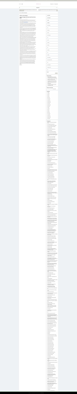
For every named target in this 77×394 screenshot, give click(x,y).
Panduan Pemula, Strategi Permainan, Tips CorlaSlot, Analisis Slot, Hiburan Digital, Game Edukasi (52, 271)
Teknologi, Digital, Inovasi (49, 376)
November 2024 (49, 117)
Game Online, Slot (49, 161)
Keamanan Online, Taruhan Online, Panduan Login (52, 213)
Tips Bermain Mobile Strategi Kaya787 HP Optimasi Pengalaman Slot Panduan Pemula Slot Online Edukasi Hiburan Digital (52, 384)
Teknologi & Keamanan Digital (50, 343)
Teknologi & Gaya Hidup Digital (50, 338)
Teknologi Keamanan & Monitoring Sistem (51, 371)
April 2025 (48, 111)
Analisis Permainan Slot (49, 130)
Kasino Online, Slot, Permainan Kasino (51, 187)
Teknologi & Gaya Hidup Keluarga (50, 339)
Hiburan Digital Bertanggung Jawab (50, 171)
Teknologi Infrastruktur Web (50, 370)
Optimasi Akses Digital (49, 239)
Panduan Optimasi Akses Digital (50, 267)
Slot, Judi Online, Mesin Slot (50, 327)
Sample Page (37, 7)
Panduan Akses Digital (49, 247)
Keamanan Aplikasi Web (49, 200)
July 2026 (48, 92)
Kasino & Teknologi (49, 183)
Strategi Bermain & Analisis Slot (50, 329)
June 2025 (48, 108)
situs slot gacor (49, 57)
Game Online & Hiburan (49, 158)
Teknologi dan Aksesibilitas (50, 354)
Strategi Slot (48, 333)
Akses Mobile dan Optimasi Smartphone (51, 126)
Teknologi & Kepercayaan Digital (50, 344)
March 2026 (48, 97)
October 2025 (48, 103)
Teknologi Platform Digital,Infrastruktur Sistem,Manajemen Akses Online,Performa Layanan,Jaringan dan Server (51, 375)
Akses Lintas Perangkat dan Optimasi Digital (51, 125)
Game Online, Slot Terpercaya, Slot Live (51, 162)
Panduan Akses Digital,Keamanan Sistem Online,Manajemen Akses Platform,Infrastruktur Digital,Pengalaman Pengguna (52, 249)
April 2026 (48, 96)
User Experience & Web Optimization (51, 390)
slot (47, 27)
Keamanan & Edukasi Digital (50, 188)
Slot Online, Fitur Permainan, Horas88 (51, 320)
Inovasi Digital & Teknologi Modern (50, 176)
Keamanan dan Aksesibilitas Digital (50, 201)
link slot (48, 32)
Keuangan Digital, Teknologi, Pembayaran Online (52, 224)
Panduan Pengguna (49, 275)
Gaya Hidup (48, 168)
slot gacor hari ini (49, 67)
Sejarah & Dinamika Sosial (50, 307)
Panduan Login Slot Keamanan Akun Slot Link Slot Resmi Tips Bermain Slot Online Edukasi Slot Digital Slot (52, 261)
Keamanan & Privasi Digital (50, 189)
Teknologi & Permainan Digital (50, 349)
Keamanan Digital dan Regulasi (50, 209)
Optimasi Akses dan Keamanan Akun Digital (51, 238)
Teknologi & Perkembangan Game (50, 348)
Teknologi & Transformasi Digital (50, 353)
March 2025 (48, 112)
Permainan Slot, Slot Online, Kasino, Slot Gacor (52, 299)
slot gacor (48, 42)
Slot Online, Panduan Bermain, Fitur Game (51, 321)
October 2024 (48, 118)
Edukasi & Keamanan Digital (50, 143)
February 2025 (48, 113)
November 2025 (49, 102)
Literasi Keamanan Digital (49, 228)
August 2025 (48, 106)
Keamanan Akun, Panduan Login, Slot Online (51, 197)
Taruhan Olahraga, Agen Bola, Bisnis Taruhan (51, 334)
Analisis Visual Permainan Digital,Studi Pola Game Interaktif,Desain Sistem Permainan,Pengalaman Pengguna (52, 135)
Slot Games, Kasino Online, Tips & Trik (51, 313)
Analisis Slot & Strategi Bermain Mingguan (51, 131)
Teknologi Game (49, 363)
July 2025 (48, 107)
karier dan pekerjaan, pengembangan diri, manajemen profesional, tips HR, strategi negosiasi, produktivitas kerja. (51, 182)
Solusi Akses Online (49, 328)
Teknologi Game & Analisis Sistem (50, 364)
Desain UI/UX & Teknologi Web (50, 142)
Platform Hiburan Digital (49, 302)
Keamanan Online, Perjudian (50, 212)
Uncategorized (48, 389)
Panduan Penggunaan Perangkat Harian (51, 281)
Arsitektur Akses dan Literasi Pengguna (51, 136)
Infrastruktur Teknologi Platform (50, 175)
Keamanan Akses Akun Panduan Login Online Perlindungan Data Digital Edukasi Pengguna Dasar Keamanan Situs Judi (52, 193)
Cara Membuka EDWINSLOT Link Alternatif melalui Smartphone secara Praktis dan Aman (45, 0)
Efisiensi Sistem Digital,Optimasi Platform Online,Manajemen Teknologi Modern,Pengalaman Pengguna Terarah (52, 145)
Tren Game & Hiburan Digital (50, 385)
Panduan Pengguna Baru (49, 278)
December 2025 (48, 101)
